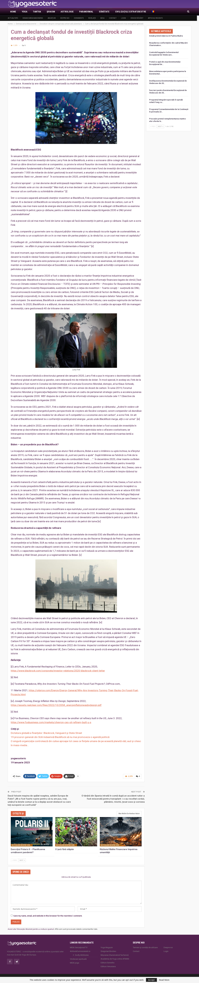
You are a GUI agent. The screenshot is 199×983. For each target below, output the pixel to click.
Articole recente (155, 18)
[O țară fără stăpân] (76, 831)
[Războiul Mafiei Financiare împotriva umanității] (121, 831)
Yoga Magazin (107, 947)
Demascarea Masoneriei (33, 18)
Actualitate (13, 18)
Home (13, 11)
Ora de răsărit (137, 18)
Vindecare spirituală (78, 959)
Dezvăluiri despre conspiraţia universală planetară (22, 845)
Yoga (24, 11)
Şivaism (51, 11)
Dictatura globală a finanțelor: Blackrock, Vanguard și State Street (46, 733)
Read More (164, 980)
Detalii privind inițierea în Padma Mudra (166, 36)
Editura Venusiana (108, 966)
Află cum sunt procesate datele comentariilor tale (76, 929)
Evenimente (79, 18)
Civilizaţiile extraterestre (130, 11)
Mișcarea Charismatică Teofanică (114, 955)
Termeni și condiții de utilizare (145, 947)
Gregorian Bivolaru (108, 951)
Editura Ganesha (107, 963)
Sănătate (104, 11)
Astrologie (67, 11)
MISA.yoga (74, 963)
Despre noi (64, 18)
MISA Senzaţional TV (78, 947)
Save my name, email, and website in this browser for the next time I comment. (47, 915)
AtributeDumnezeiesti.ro (80, 951)
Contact (113, 18)
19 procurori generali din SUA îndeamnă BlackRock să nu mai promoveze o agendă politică (60, 737)
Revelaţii (92, 18)
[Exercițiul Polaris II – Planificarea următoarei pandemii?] (32, 831)
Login (123, 18)
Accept (151, 979)
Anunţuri (52, 18)
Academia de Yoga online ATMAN (115, 959)
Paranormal (86, 11)
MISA (102, 18)
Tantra (37, 11)
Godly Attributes (82, 955)
